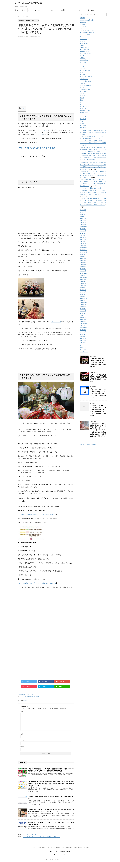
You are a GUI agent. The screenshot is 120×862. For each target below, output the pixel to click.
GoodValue (22, 694)
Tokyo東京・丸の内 (85, 53)
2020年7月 (83, 258)
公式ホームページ (56, 322)
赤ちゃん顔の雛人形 (30, 696)
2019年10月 (83, 277)
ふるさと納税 (84, 60)
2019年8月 (83, 281)
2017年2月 (83, 340)
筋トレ (82, 114)
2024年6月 (83, 218)
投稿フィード (84, 347)
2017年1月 (83, 342)
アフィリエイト (84, 62)
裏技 (81, 121)
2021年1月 (83, 245)
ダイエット (83, 68)
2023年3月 (83, 220)
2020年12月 (83, 248)
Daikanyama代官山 (85, 34)
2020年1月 (83, 271)
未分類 (82, 102)
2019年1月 (83, 296)
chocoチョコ (83, 26)
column (82, 28)
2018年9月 (83, 304)
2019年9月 (83, 279)
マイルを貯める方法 (85, 81)
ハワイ (82, 72)
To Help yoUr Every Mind (60, 855)
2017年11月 (83, 325)
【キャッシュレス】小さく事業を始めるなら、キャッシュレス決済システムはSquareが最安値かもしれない (93, 143)
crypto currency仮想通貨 (87, 32)
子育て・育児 (34, 694)
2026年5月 (83, 210)
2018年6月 (83, 311)
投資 (81, 100)
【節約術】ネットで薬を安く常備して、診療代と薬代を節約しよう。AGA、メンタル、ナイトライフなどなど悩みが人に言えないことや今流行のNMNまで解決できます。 (98, 431)
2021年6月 (83, 235)
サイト (22, 746)
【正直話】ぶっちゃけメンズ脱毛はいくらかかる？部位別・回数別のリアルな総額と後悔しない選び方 (93, 132)
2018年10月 (83, 302)
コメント (22, 711)
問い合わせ (91, 10)
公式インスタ (39, 134)
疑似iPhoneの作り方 (20, 10)
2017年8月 (83, 332)
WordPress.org (84, 352)
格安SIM (82, 104)
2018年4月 (83, 315)
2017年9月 (83, 330)
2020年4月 (83, 264)
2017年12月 (83, 323)
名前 (22, 734)
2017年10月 (83, 328)
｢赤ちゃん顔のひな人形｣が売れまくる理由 (37, 148)
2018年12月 (83, 298)
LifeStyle (28, 694)
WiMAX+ (82, 58)
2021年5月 (83, 237)
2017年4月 (83, 336)
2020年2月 (83, 269)
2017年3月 (83, 338)
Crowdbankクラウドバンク (87, 30)
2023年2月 (83, 222)
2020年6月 (83, 260)
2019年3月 (83, 292)
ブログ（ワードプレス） (87, 77)
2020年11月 (83, 250)
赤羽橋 (82, 123)
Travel (82, 55)
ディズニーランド (85, 70)
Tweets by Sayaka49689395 (88, 444)
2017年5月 (83, 334)
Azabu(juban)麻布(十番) (86, 20)
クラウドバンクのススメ (34, 10)
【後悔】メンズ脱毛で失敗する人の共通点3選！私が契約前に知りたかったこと (98, 378)
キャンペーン (84, 64)
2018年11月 (83, 300)
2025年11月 (83, 214)
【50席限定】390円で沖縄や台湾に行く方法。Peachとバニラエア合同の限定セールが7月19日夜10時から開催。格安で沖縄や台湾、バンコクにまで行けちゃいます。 (51, 784)
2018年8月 (83, 306)
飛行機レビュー (84, 127)
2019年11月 (83, 275)
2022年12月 (83, 226)
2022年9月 (83, 229)
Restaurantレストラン (86, 47)
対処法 (82, 93)
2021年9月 (83, 233)
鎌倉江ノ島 (83, 125)
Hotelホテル (83, 39)
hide (23, 108)
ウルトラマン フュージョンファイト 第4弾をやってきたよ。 (41, 837)
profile (82, 45)
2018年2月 (83, 319)
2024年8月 (83, 216)
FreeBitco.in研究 (49, 10)
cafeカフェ (83, 24)
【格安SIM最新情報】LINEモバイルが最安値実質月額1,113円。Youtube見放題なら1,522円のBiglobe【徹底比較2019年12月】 (51, 770)
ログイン (82, 345)
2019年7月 (83, 283)
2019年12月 (83, 273)
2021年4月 (83, 239)
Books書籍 (83, 22)
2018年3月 (83, 317)
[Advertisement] (46, 56)
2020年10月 (83, 252)
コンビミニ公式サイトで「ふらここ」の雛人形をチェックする (37, 514)
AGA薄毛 (82, 18)
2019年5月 (83, 288)
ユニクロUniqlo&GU (85, 85)
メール (22, 740)
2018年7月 (83, 309)
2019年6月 (83, 285)
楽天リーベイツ (84, 106)
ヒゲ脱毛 (82, 74)
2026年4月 (83, 212)
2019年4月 (83, 290)
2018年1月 (83, 321)
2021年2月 (83, 243)
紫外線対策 (83, 117)
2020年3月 (83, 266)
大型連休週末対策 (85, 89)
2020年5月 (83, 262)
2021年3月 (83, 241)
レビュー (82, 87)
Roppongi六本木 (84, 49)
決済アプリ (83, 108)
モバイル (82, 83)
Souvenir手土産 (84, 51)
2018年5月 (83, 313)
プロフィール (77, 10)
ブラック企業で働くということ (32, 834)
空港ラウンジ (84, 112)
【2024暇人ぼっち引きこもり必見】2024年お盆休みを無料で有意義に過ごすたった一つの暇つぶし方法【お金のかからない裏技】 (93, 149)
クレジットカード (85, 66)
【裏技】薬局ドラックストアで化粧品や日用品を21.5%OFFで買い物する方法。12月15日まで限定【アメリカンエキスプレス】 (51, 810)
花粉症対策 (83, 119)
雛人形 (37, 696)
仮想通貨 (63, 10)
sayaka (25, 700)
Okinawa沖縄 (83, 43)
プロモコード (84, 79)
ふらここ (44, 130)
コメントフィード (85, 349)
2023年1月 (83, 224)
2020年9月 (83, 254)
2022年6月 (83, 231)
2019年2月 (83, 294)
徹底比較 (82, 95)
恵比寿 (82, 98)
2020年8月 (83, 256)
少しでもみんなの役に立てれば (28, 3)
